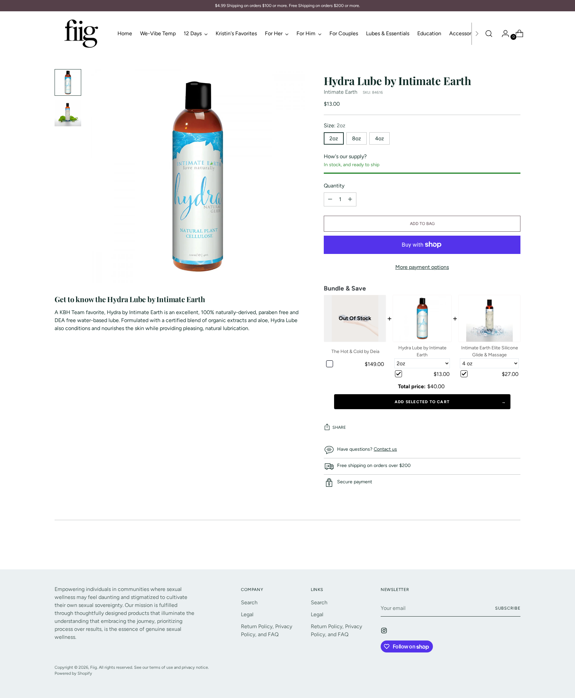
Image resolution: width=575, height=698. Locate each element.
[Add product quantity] (330, 199)
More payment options (422, 267)
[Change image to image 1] (68, 82)
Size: (334, 125)
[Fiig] (81, 33)
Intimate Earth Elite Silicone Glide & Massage (489, 351)
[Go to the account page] (502, 33)
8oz (356, 138)
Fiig (93, 667)
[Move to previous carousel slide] (499, 546)
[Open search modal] (488, 33)
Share (339, 427)
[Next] (477, 33)
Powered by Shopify (73, 673)
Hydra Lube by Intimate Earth (422, 351)
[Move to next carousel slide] (514, 546)
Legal (247, 614)
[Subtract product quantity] (350, 199)
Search (249, 602)
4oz (379, 138)
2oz (333, 138)
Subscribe (507, 608)
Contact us (385, 449)
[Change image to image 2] (68, 113)
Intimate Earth (340, 92)
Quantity (334, 185)
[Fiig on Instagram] (385, 631)
